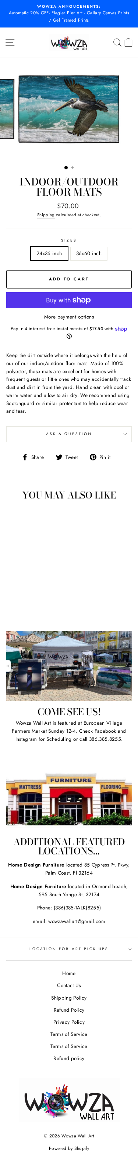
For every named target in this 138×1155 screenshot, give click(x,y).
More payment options (69, 316)
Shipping (46, 215)
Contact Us (69, 985)
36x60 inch (89, 253)
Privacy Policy (69, 1022)
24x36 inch (49, 253)
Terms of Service (68, 1034)
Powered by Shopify (69, 1148)
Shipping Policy (68, 997)
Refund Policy (69, 1010)
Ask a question (69, 434)
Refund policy (68, 1058)
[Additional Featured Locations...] (69, 796)
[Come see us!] (69, 666)
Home (68, 973)
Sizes (69, 240)
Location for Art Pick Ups (69, 949)
